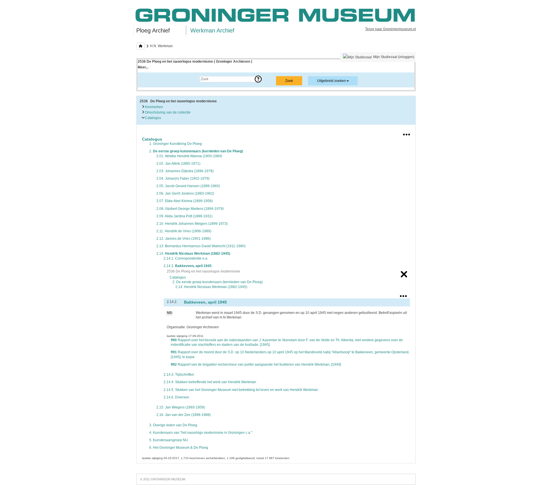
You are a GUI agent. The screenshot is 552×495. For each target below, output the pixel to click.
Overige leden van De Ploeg (173, 425)
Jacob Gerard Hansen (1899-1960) (188, 186)
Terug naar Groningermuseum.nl (390, 29)
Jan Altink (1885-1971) (178, 164)
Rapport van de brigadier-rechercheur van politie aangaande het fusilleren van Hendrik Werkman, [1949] (256, 364)
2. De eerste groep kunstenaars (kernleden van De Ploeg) (217, 282)
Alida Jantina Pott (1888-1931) (184, 216)
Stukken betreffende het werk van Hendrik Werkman (210, 382)
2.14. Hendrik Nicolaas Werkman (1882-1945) (211, 287)
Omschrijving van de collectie (167, 112)
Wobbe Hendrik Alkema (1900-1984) (189, 156)
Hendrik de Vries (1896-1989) (183, 231)
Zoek (147, 79)
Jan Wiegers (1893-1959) (180, 407)
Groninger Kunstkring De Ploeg (175, 144)
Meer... (143, 67)
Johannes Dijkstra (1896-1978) (185, 171)
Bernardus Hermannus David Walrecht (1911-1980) (201, 246)
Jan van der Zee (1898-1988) (183, 415)
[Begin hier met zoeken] (141, 46)
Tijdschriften (179, 375)
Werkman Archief (212, 30)
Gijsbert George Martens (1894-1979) (190, 209)
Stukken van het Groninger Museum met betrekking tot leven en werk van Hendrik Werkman (241, 390)
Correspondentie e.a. (186, 258)
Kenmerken (153, 107)
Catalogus (152, 118)
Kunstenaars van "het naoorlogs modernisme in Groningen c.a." (200, 433)
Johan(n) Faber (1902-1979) (183, 178)
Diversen (176, 397)
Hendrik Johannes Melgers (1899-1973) (192, 224)
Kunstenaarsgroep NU (168, 440)
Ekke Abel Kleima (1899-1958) (184, 201)
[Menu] (406, 133)
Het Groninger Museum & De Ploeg (178, 448)
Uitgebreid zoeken (331, 81)
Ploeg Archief (153, 30)
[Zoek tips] (258, 79)
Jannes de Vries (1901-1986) (183, 239)
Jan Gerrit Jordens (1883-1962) (185, 193)
